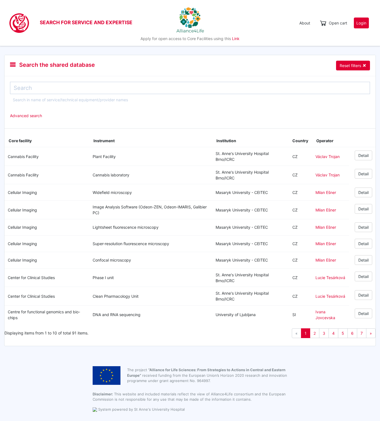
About (304, 23)
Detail (363, 155)
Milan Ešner (325, 192)
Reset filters (353, 65)
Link (236, 38)
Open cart (338, 23)
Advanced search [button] (26, 115)
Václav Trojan (327, 156)
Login (361, 23)
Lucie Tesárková (330, 277)
